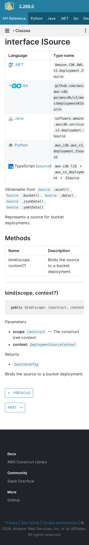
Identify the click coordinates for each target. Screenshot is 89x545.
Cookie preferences (60, 522)
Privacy (11, 522)
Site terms (30, 522)
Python (37, 18)
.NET (64, 18)
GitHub (13, 500)
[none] (2, 42)
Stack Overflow (20, 481)
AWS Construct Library (27, 462)
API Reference (14, 18)
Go (75, 18)
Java (51, 18)
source (44, 165)
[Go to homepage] (16, 443)
